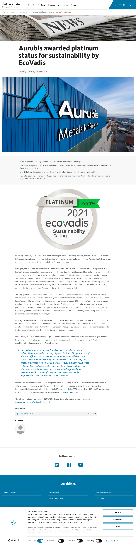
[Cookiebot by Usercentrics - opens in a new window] (13, 540)
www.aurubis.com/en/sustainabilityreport (32, 402)
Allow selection (118, 519)
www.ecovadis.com (70, 392)
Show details (110, 541)
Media (12, 12)
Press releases (23, 12)
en (130, 5)
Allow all (118, 512)
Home (3, 12)
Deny (118, 526)
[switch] (61, 540)
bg (132, 5)
